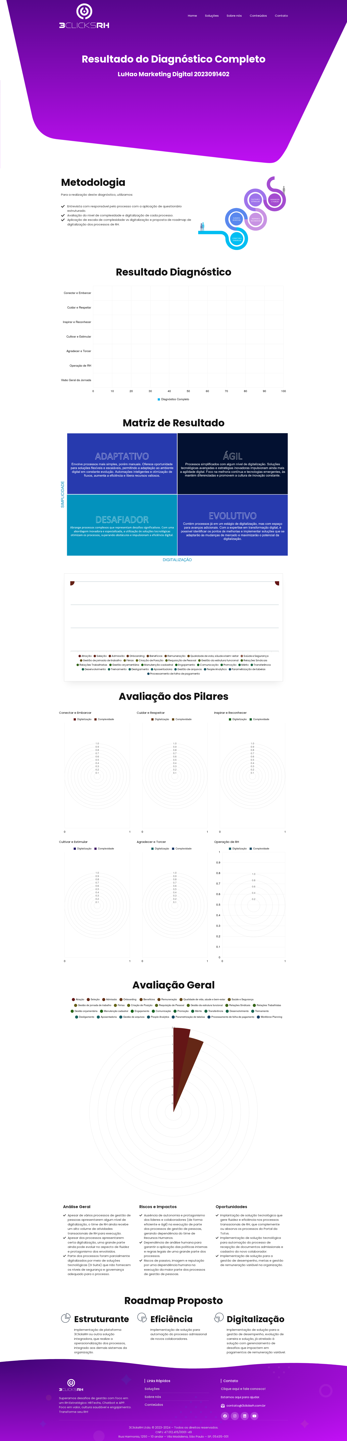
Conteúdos (258, 16)
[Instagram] (235, 1416)
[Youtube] (254, 1416)
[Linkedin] (245, 1416)
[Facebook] (225, 1416)
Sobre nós (234, 16)
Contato (281, 16)
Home (192, 16)
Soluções (212, 16)
